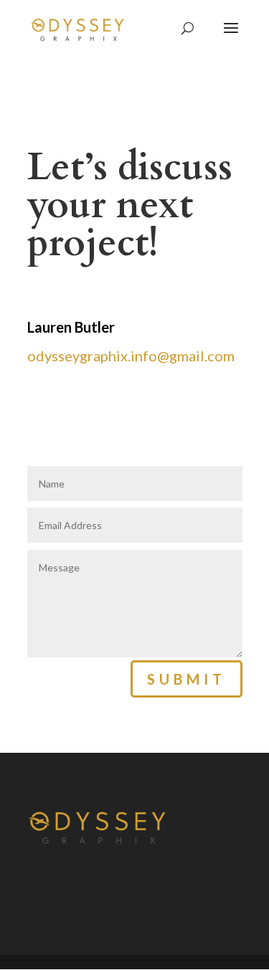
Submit (186, 679)
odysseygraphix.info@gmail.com (131, 355)
